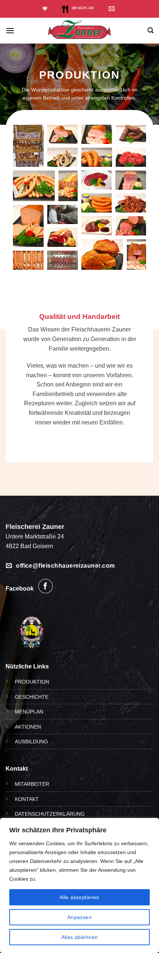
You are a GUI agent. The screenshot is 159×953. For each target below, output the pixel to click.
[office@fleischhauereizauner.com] (113, 8)
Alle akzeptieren (79, 897)
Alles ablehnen (79, 937)
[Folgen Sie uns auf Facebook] (45, 586)
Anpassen (79, 917)
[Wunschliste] (45, 8)
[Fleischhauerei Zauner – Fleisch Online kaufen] (79, 30)
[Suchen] (150, 30)
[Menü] (10, 30)
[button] (28, 146)
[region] (79, 885)
